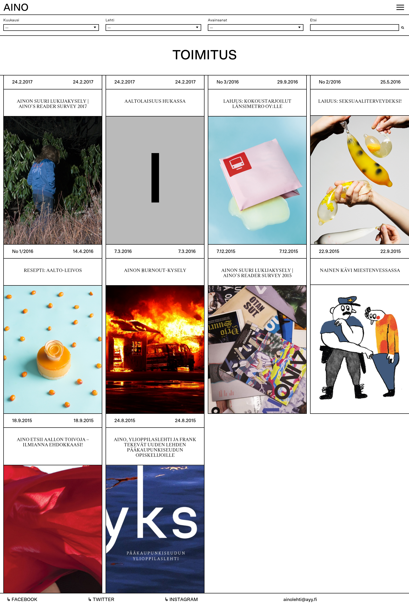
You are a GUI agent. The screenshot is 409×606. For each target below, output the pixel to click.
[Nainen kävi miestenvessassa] (360, 329)
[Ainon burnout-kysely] (155, 329)
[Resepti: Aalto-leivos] (53, 329)
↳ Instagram (181, 599)
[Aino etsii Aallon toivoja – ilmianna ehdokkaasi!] (53, 503)
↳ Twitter (101, 599)
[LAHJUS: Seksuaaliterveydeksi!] (360, 160)
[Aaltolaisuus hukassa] (155, 160)
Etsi (313, 20)
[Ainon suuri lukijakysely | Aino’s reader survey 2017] (53, 160)
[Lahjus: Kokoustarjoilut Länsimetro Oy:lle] (257, 160)
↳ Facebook (22, 599)
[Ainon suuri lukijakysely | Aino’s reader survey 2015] (257, 329)
